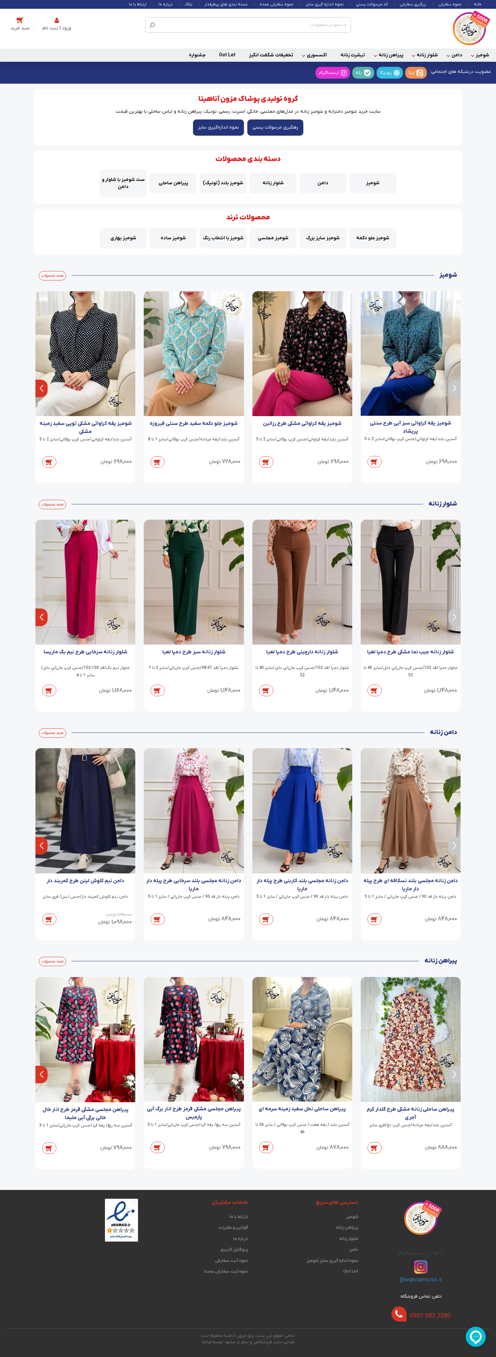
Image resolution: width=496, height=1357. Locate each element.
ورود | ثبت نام (57, 28)
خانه (477, 4)
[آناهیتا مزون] (469, 28)
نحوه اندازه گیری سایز (325, 4)
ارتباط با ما (137, 4)
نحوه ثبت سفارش (231, 1261)
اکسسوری (317, 55)
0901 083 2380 (430, 1316)
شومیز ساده (173, 238)
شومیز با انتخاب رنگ (223, 238)
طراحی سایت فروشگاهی (274, 1342)
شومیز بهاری (123, 238)
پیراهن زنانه (391, 55)
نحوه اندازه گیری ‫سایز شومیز (332, 1261)
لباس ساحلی (160, 111)
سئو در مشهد (236, 1342)
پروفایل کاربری (234, 1249)
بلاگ (188, 4)
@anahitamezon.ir (420, 1280)
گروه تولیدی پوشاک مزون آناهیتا (248, 99)
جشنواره (197, 55)
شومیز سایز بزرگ (323, 238)
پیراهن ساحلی (173, 183)
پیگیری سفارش (413, 4)
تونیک (210, 111)
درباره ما (166, 4)
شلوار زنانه (427, 55)
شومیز (482, 55)
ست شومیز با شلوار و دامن (123, 183)
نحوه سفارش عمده (277, 4)
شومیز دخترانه (342, 111)
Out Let (227, 55)
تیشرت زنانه (352, 55)
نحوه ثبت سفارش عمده (226, 1271)
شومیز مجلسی (273, 238)
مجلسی (267, 111)
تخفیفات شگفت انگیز (271, 55)
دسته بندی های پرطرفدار (226, 4)
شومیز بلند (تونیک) (223, 183)
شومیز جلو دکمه (372, 238)
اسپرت (238, 111)
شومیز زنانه (311, 111)
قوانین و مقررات (233, 1227)
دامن (456, 55)
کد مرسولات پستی (372, 4)
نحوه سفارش (450, 4)
